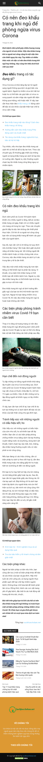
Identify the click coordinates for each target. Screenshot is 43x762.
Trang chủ (5, 10)
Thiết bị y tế (14, 10)
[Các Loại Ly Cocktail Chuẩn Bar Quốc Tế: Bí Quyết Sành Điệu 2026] (8, 640)
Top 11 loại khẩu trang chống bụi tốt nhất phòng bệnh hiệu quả (11, 689)
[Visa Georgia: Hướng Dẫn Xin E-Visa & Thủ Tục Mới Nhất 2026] (8, 652)
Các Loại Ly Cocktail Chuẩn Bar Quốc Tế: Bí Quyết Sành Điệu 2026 (27, 639)
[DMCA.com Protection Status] (21, 759)
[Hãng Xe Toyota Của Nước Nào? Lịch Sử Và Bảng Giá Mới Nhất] (8, 664)
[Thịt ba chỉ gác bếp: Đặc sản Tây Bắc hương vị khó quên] (8, 676)
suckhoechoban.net (32, 622)
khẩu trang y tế (24, 103)
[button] (4, 3)
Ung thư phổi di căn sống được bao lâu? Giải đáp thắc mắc (33, 689)
